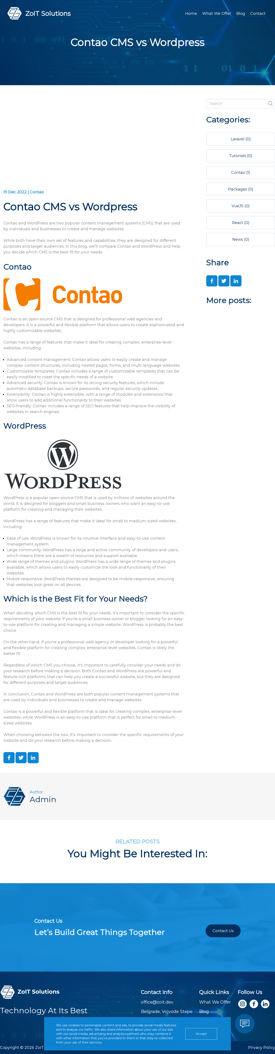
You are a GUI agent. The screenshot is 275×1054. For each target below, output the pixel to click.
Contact (258, 13)
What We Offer (216, 13)
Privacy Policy (261, 1047)
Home (191, 13)
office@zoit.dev (157, 1002)
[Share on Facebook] (9, 757)
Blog (240, 13)
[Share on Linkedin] (33, 757)
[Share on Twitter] (21, 757)
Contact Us (223, 930)
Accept (201, 1034)
